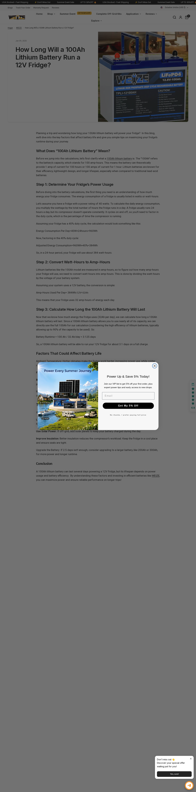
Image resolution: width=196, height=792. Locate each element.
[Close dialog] (154, 366)
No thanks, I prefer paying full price (128, 415)
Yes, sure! (174, 774)
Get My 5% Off (128, 405)
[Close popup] (191, 758)
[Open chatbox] (189, 785)
